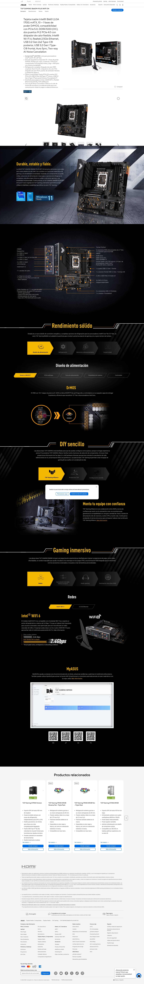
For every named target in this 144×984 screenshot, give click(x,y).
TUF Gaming (55, 920)
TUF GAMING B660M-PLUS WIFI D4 (34, 9)
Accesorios (23, 944)
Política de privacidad (67, 980)
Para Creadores (24, 936)
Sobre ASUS (75, 926)
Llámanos (109, 935)
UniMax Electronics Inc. (78, 944)
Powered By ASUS (94, 934)
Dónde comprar (117, 10)
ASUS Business (112, 1)
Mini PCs (40, 931)
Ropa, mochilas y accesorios (62, 954)
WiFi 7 (56, 929)
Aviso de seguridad (112, 938)
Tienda (30, 4)
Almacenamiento (42, 951)
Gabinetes (40, 946)
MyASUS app (110, 943)
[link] (23, 5)
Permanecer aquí (62, 494)
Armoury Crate (93, 949)
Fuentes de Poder (42, 949)
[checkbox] (118, 87)
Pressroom (75, 936)
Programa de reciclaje (77, 946)
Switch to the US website (79, 494)
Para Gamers (23, 941)
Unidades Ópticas (42, 954)
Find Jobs (74, 949)
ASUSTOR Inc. (76, 939)
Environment (120, 1)
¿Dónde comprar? (76, 954)
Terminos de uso (56, 980)
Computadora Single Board (44, 956)
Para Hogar (23, 931)
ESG (73, 934)
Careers (74, 929)
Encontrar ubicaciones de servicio (113, 929)
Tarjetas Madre (41, 939)
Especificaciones (32, 11)
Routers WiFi (58, 934)
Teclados (57, 944)
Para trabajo (23, 934)
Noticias (40, 11)
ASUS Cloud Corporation (78, 941)
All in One (22, 954)
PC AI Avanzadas (94, 929)
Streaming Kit (58, 951)
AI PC (91, 926)
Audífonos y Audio (59, 949)
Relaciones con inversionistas (79, 931)
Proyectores (23, 952)
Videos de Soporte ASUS (113, 940)
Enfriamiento (41, 944)
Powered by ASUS (97, 1)
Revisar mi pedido (76, 956)
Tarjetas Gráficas (42, 941)
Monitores (23, 949)
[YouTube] (61, 973)
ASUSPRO (92, 939)
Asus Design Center (95, 936)
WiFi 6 (56, 931)
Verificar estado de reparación (114, 926)
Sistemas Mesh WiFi (60, 936)
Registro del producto (112, 933)
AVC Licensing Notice (95, 944)
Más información (101, 520)
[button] (105, 1)
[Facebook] (66, 973)
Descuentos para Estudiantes (79, 959)
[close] (96, 486)
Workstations (41, 934)
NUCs (39, 929)
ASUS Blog (92, 941)
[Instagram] (55, 973)
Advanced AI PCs (94, 946)
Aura (91, 951)
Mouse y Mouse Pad (60, 946)
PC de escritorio (42, 926)
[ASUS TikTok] (77, 973)
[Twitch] (82, 973)
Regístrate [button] (45, 973)
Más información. (77, 678)
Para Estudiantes (24, 939)
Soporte (46, 11)
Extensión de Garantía (112, 945)
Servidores (57, 939)
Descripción (23, 11)
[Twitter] (71, 973)
